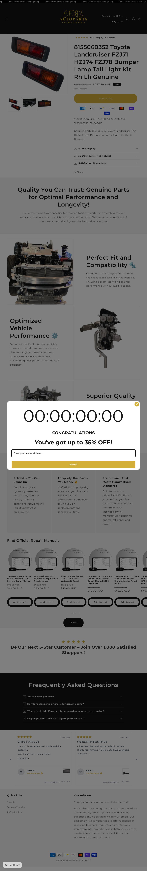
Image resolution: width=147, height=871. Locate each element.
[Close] (136, 404)
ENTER (73, 464)
